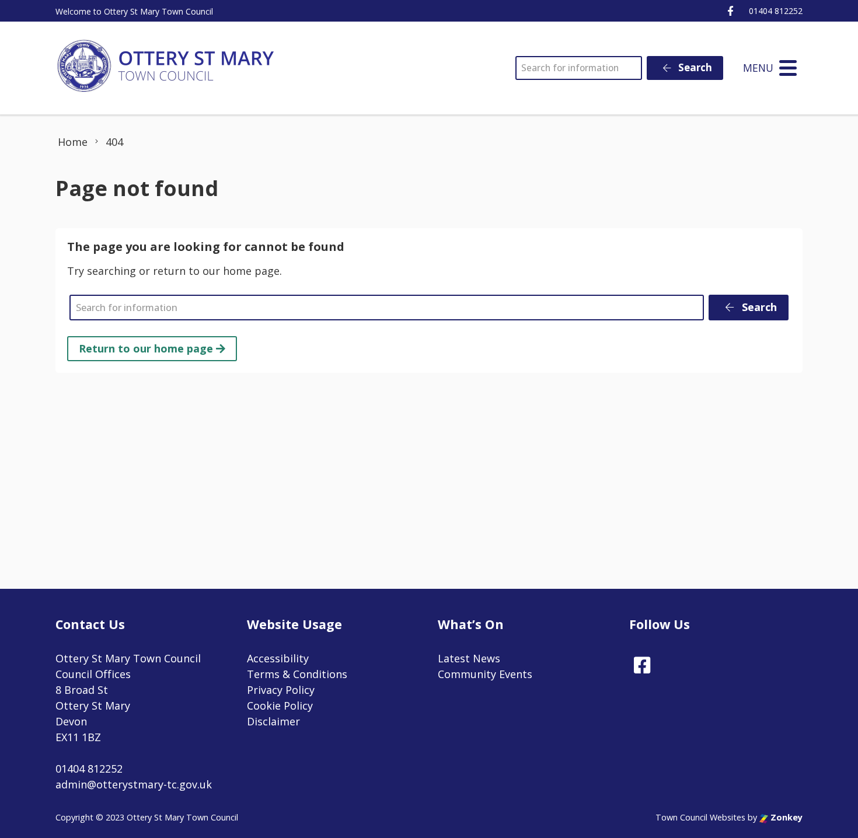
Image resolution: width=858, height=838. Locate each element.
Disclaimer (273, 721)
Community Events (485, 674)
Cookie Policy (280, 706)
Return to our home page (147, 348)
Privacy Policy (281, 690)
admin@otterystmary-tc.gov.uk (133, 784)
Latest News (469, 658)
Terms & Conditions (297, 674)
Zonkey (785, 817)
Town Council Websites (700, 817)
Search (694, 67)
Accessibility (278, 658)
